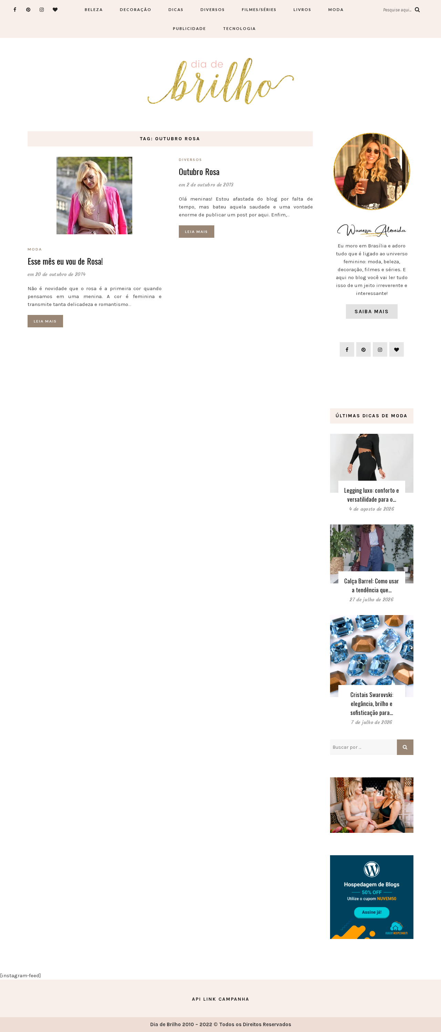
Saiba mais (372, 311)
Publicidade (189, 28)
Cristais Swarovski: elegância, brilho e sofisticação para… (371, 703)
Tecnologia (239, 28)
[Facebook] (15, 9)
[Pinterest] (28, 9)
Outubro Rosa (199, 171)
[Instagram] (42, 9)
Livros (302, 9)
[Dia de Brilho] (221, 82)
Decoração (136, 9)
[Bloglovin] (55, 9)
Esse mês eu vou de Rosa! (65, 261)
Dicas (176, 9)
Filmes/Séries (259, 9)
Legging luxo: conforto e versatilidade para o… (371, 494)
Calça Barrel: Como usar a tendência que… (371, 585)
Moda (336, 9)
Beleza (94, 9)
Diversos (213, 9)
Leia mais (45, 321)
